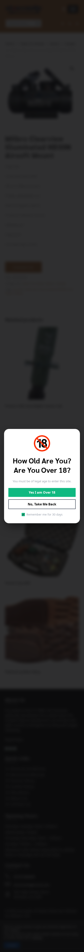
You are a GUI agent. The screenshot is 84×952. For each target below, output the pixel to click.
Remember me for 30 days (45, 514)
